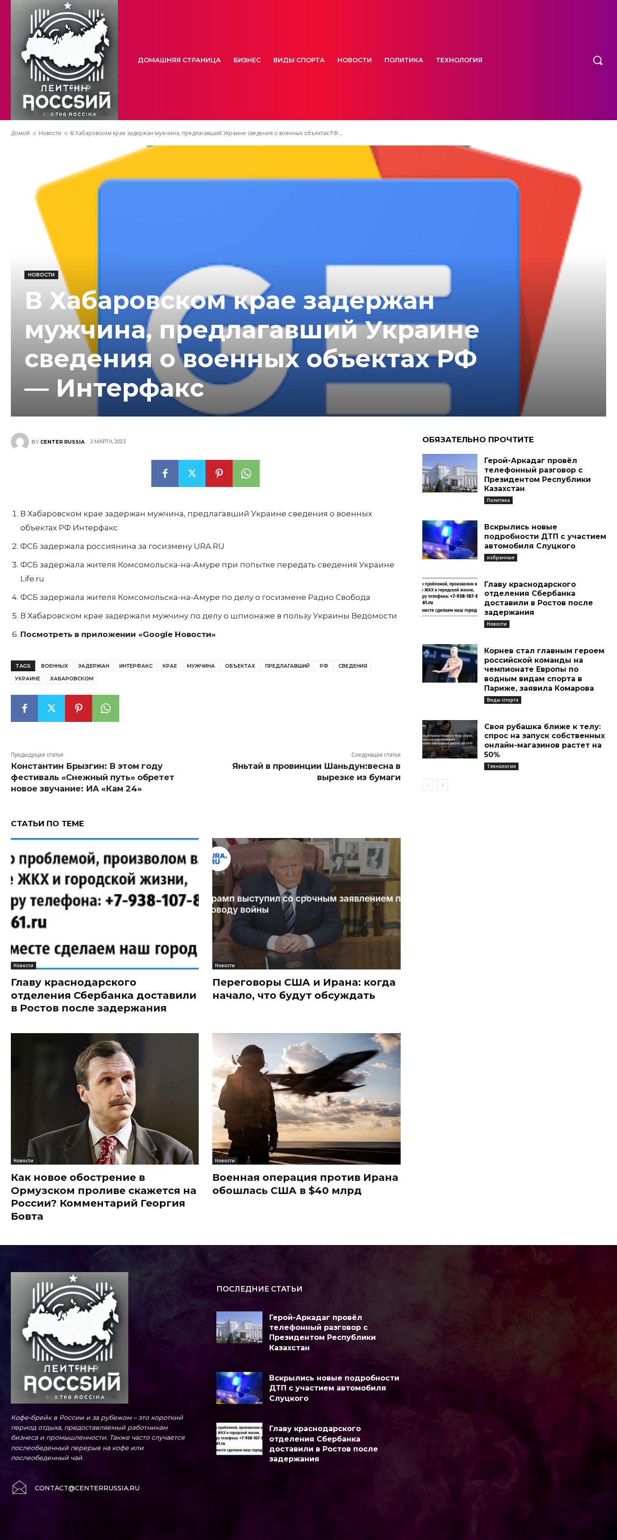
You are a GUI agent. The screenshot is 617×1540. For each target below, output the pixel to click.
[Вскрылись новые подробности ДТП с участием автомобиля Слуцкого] (449, 539)
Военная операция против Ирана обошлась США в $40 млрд (305, 1184)
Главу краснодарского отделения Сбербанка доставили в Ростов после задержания (103, 995)
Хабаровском (71, 678)
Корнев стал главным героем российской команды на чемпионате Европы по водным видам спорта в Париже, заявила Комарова (544, 669)
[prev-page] (428, 785)
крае (170, 666)
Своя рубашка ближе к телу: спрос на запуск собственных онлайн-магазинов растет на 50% (544, 740)
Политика (498, 500)
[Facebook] (164, 473)
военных (54, 666)
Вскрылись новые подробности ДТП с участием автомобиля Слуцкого (545, 536)
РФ (324, 666)
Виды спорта (503, 700)
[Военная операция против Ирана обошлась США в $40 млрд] (306, 1099)
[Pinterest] (219, 473)
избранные (500, 557)
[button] (597, 60)
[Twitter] (192, 473)
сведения (352, 666)
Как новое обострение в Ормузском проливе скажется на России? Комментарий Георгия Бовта (103, 1196)
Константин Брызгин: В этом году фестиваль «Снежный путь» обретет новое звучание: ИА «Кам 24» (92, 777)
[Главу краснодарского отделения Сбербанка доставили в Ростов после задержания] (105, 903)
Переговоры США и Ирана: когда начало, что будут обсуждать (304, 989)
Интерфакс (136, 666)
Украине (27, 678)
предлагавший (287, 666)
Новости (50, 133)
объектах (240, 666)
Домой (20, 133)
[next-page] (442, 785)
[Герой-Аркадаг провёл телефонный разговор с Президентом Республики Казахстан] (449, 473)
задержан (93, 666)
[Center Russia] (21, 442)
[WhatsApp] (246, 473)
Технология (501, 766)
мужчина (201, 666)
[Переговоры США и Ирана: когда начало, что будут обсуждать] (306, 903)
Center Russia (62, 442)
